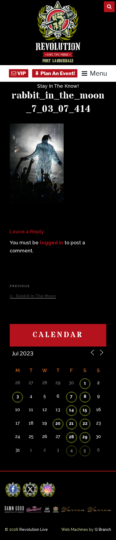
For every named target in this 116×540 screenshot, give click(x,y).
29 (84, 436)
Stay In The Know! (58, 86)
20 (57, 423)
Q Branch (103, 529)
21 (71, 423)
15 (85, 409)
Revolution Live (33, 529)
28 (71, 436)
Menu (98, 73)
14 (71, 409)
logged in (51, 242)
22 (85, 423)
